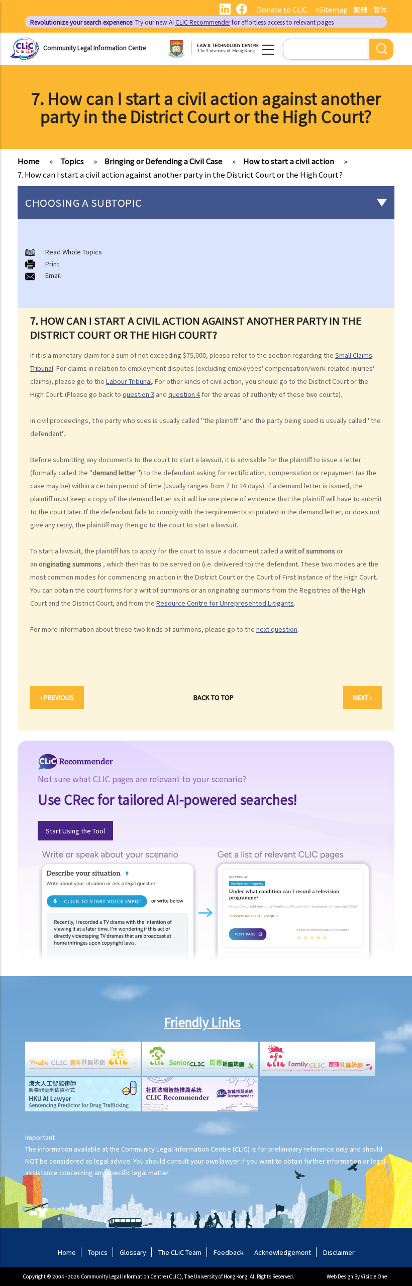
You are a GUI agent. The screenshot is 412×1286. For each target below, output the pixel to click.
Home (29, 161)
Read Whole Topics (73, 251)
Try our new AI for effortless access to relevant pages (182, 22)
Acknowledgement (282, 1252)
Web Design (340, 1276)
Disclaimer (339, 1252)
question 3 (138, 394)
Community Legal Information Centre (94, 47)
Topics (72, 161)
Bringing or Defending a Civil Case (164, 161)
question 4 (184, 394)
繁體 (360, 10)
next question (276, 629)
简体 (380, 10)
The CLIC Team (179, 1252)
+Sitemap (331, 10)
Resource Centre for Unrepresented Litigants (225, 603)
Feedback (229, 1252)
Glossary (133, 1252)
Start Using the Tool (75, 830)
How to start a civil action (288, 161)
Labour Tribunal (129, 381)
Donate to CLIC (282, 10)
